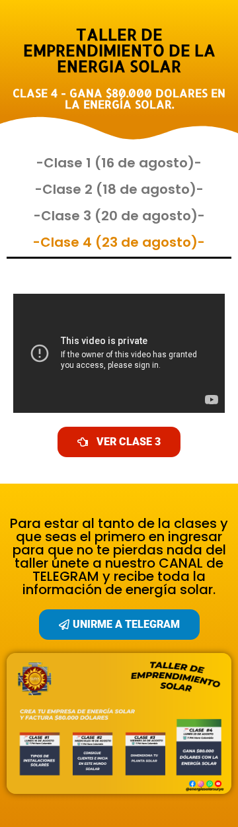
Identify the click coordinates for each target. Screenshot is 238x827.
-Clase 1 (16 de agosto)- (119, 162)
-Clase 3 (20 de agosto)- (119, 215)
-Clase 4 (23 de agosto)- (119, 242)
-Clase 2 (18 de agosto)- (119, 189)
